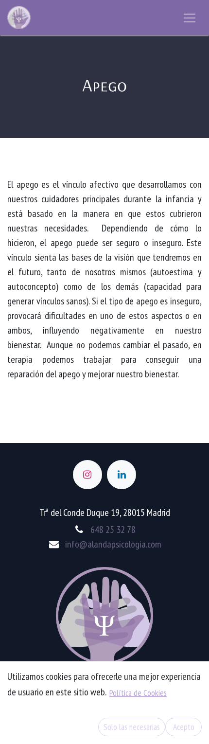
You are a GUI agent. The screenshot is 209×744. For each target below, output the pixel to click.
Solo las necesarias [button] (132, 726)
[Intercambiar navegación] (189, 17)
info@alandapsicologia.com (113, 544)
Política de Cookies (138, 692)
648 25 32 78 (113, 529)
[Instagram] (87, 474)
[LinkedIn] (121, 474)
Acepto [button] (183, 726)
